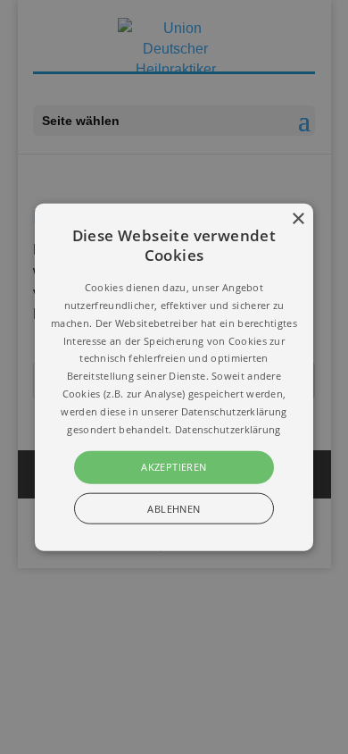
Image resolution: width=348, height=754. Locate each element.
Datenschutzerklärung (228, 428)
